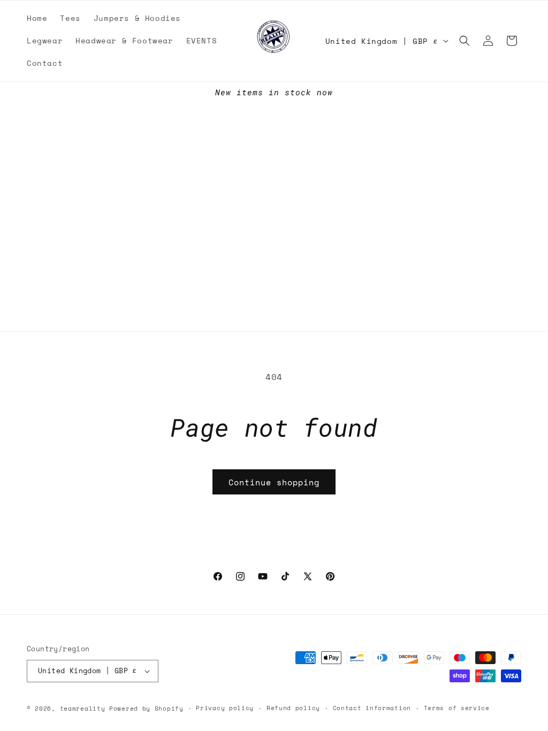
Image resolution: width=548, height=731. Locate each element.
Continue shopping (274, 482)
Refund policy (293, 708)
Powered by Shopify (146, 708)
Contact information (372, 708)
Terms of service (457, 708)
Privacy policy (225, 708)
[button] (464, 40)
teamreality (82, 708)
